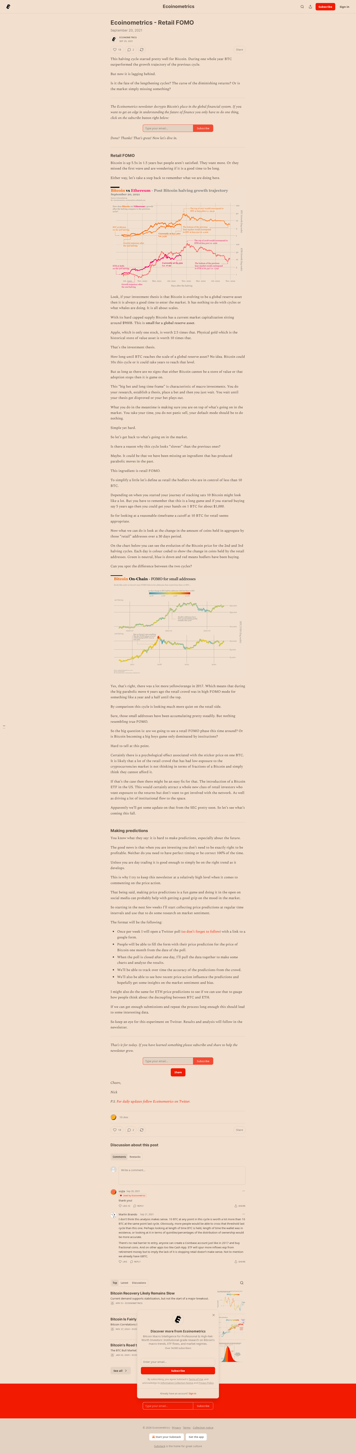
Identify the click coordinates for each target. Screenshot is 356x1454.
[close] (214, 1315)
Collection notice (203, 1427)
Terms (187, 1427)
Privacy (176, 1427)
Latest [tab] (124, 1282)
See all (118, 1370)
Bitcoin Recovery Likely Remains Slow (143, 1293)
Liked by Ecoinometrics (134, 1195)
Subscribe (325, 7)
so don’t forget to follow (201, 931)
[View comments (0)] (146, 1308)
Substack (159, 1446)
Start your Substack (168, 1437)
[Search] (302, 6)
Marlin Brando (128, 1214)
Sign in (344, 7)
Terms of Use (196, 1379)
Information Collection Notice (177, 1383)
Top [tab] (115, 1282)
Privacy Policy (206, 1383)
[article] (178, 1300)
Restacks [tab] (135, 1156)
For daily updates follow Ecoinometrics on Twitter (153, 1101)
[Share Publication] (310, 6)
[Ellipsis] (244, 1191)
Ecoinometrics (128, 37)
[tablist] (127, 1157)
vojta (122, 1191)
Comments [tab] (119, 1156)
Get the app (196, 1437)
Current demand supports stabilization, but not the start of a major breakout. (160, 1298)
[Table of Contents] (4, 727)
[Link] (105, 155)
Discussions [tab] (139, 1282)
